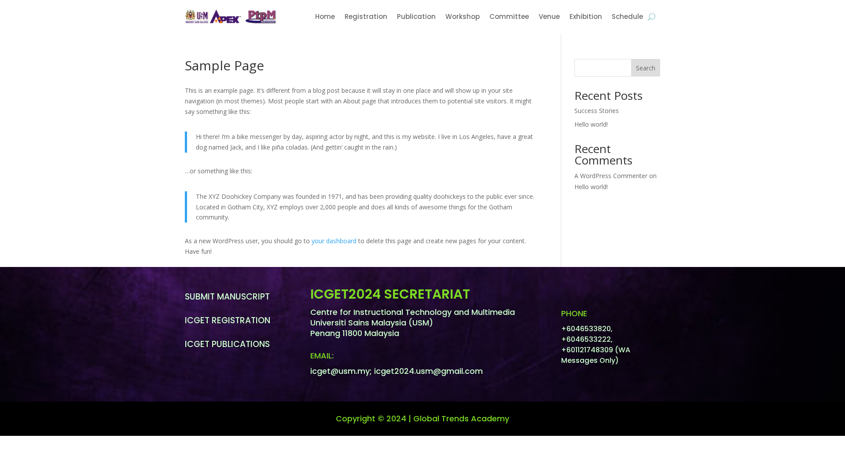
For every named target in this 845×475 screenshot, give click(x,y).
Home (325, 16)
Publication (416, 16)
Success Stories (596, 110)
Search (645, 68)
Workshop (462, 16)
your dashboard (334, 241)
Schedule (627, 16)
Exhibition (585, 16)
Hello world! (591, 124)
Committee (509, 16)
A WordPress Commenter (610, 176)
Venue (549, 16)
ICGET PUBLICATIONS (227, 344)
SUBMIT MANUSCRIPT (227, 297)
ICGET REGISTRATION (227, 320)
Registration (366, 16)
